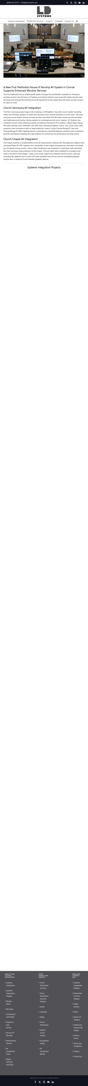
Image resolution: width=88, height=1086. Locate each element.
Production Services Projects (78, 996)
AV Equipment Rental (44, 1051)
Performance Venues (10, 1041)
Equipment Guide (44, 1041)
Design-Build (9, 1002)
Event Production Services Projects (44, 997)
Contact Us (78, 1056)
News (76, 1012)
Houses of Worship (10, 1034)
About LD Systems (77, 1018)
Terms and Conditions (78, 1044)
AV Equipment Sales (10, 1051)
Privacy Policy (76, 1036)
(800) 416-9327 (13, 2)
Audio (42, 1006)
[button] (77, 21)
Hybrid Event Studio (42, 1033)
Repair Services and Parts (9, 1062)
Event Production (44, 1023)
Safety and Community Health (78, 1027)
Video (42, 1017)
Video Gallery (76, 1005)
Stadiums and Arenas (10, 1025)
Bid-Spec (9, 1009)
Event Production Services (44, 985)
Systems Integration (10, 984)
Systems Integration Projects (10, 993)
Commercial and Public (10, 1015)
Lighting (43, 1012)
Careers (76, 1051)
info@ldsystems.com (29, 2)
